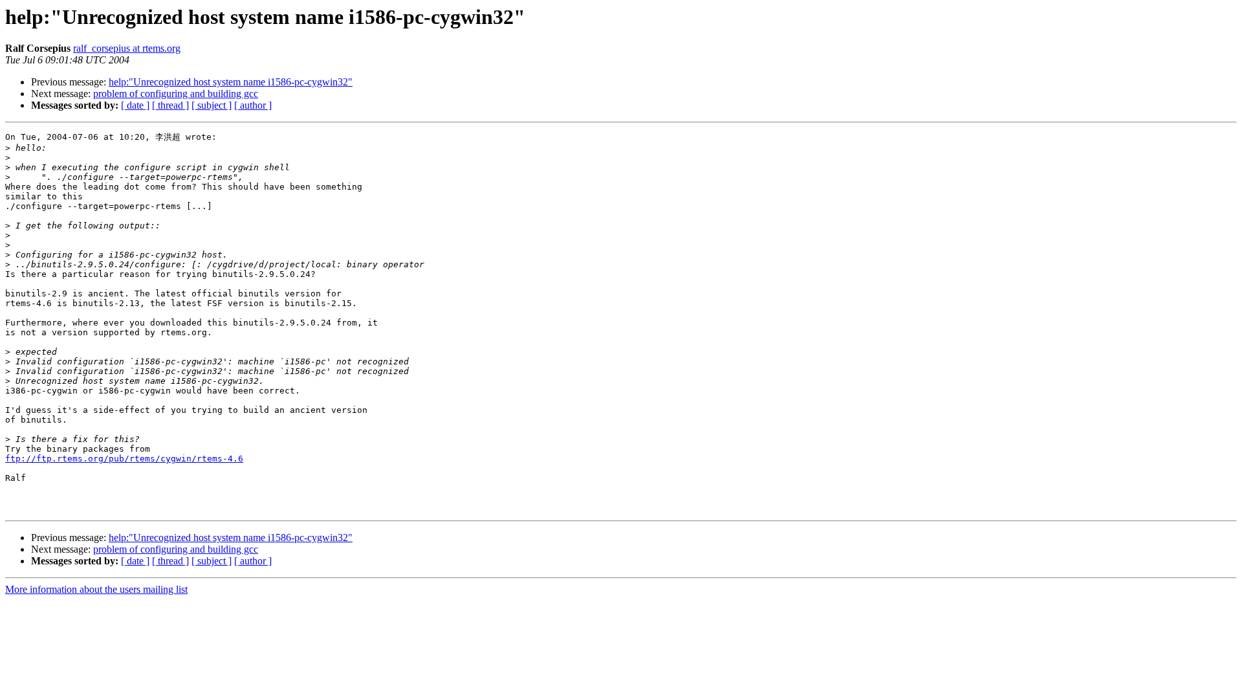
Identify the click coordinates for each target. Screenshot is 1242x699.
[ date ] (135, 105)
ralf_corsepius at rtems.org (126, 48)
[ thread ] (170, 105)
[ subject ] (211, 105)
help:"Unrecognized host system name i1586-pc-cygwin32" (231, 81)
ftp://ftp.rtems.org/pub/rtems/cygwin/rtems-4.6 (124, 458)
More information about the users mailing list (96, 589)
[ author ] (253, 105)
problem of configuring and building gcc (175, 93)
